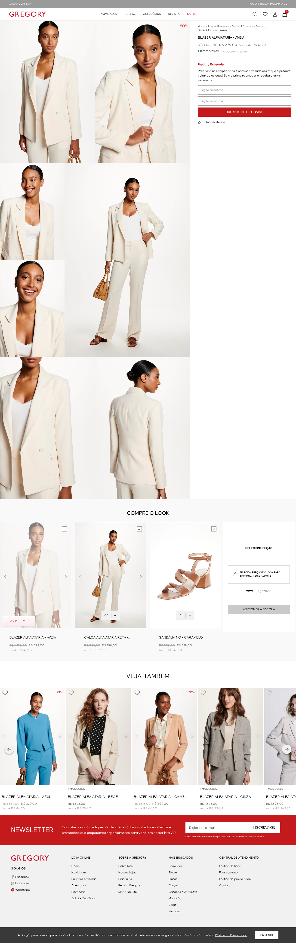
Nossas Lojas (127, 872)
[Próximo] (286, 749)
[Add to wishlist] (5, 693)
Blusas (173, 879)
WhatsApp (22, 889)
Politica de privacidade (235, 879)
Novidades (109, 14)
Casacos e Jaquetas (183, 892)
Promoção (78, 892)
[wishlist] (265, 14)
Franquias (125, 879)
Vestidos (174, 911)
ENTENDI (266, 935)
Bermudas (175, 866)
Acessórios (152, 14)
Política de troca (230, 866)
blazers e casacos (243, 26)
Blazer (173, 872)
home (202, 26)
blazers (261, 26)
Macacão (175, 898)
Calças (173, 885)
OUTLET (192, 14)
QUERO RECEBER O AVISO (244, 112)
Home (75, 866)
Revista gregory (129, 885)
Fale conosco (228, 872)
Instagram (22, 883)
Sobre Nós (125, 866)
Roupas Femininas (83, 879)
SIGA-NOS (18, 868)
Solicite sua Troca (83, 898)
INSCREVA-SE (264, 827)
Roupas (130, 14)
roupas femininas (219, 26)
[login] (275, 14)
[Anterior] (9, 749)
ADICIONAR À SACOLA (259, 609)
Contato (225, 885)
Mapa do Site (127, 892)
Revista (174, 14)
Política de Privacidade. (231, 935)
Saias (172, 904)
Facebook (22, 876)
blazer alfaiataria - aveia (212, 30)
